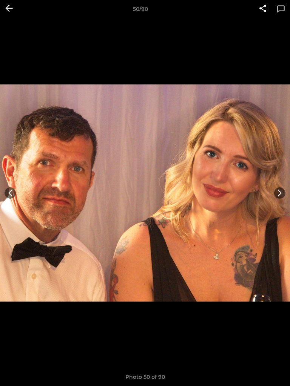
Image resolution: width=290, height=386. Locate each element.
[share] (262, 9)
